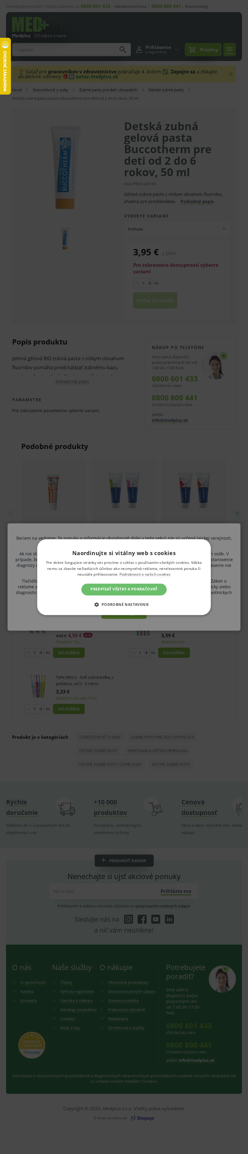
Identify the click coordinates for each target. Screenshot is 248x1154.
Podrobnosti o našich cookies (145, 574)
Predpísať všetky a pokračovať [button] (124, 589)
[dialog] (124, 577)
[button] (124, 604)
